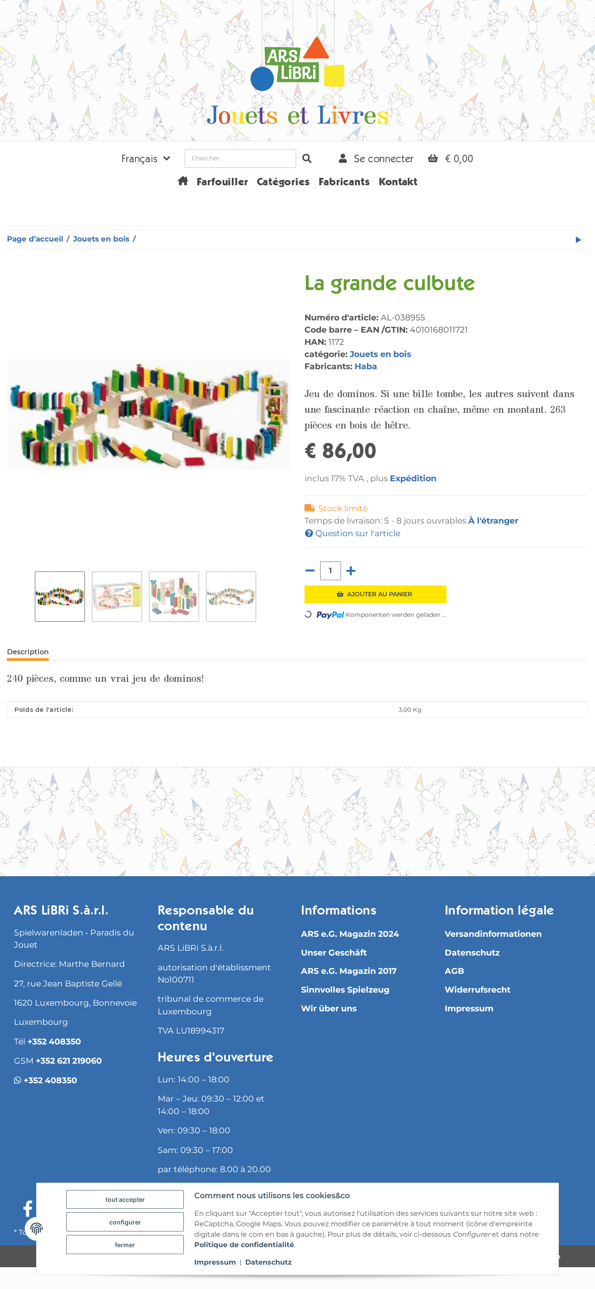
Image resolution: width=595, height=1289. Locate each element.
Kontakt (398, 183)
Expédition (413, 478)
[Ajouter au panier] (14, 268)
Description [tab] (28, 652)
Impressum (469, 1008)
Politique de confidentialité (244, 1245)
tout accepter (125, 1199)
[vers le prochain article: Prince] (578, 239)
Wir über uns (329, 1008)
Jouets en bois (380, 354)
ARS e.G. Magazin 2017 (349, 971)
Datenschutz (472, 953)
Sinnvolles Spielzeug (345, 990)
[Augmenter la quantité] (351, 570)
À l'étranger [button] (493, 520)
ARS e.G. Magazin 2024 (350, 934)
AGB (454, 971)
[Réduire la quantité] (310, 570)
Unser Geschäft (334, 953)
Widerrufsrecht (477, 990)
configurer (125, 1222)
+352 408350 (54, 1042)
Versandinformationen (493, 934)
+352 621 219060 (69, 1061)
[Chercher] (307, 158)
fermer (125, 1244)
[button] (146, 158)
